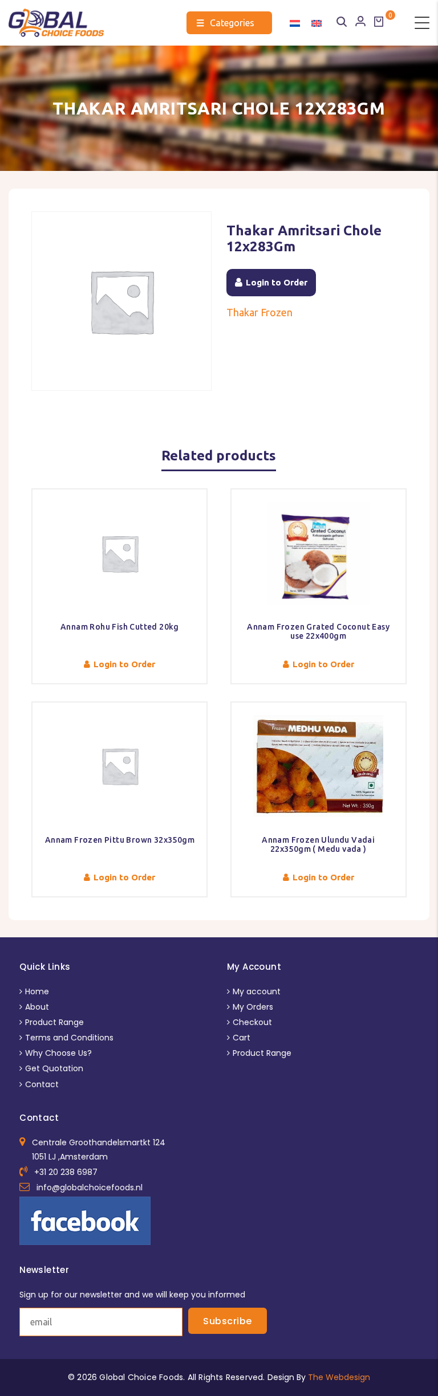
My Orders (253, 1007)
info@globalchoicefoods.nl (89, 1187)
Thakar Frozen (259, 312)
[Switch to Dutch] (295, 22)
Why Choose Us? (58, 1053)
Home (37, 991)
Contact (42, 1084)
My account (257, 991)
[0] (378, 22)
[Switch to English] (316, 22)
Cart (241, 1037)
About (37, 1007)
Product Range (54, 1022)
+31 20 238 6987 (66, 1172)
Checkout (252, 1022)
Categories (225, 23)
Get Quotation (54, 1068)
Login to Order (276, 282)
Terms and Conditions (69, 1037)
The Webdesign (339, 1377)
